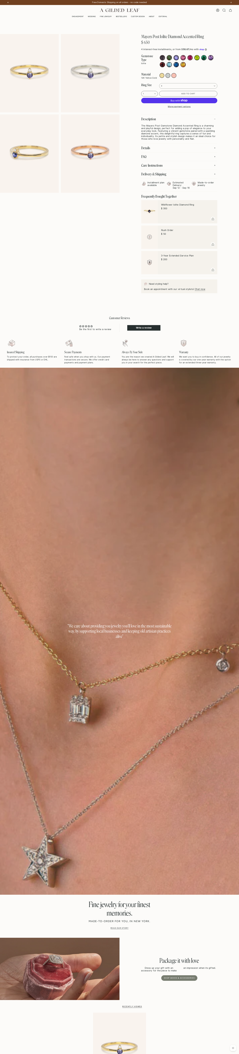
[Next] (231, 2)
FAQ (143, 157)
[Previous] (8, 2)
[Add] (213, 219)
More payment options (179, 106)
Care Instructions (152, 165)
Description (148, 119)
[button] (78, 16)
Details (145, 148)
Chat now (200, 289)
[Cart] (230, 10)
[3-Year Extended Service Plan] (149, 262)
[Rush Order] (149, 237)
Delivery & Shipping (153, 174)
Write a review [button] (144, 327)
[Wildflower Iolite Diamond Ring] (149, 211)
